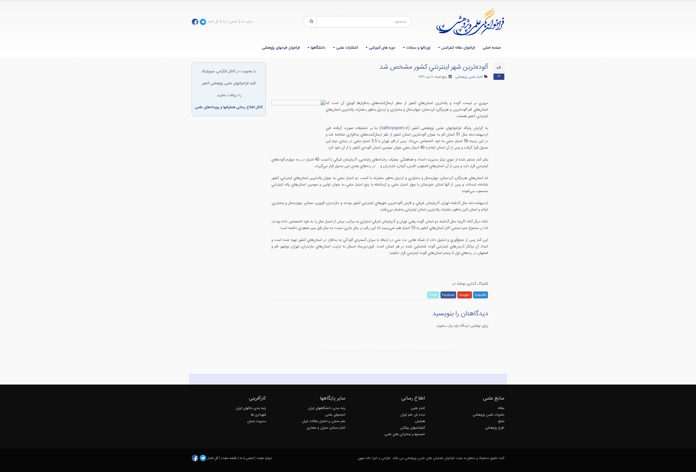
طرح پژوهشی (494, 428)
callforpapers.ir (394, 128)
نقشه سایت (229, 458)
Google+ (464, 295)
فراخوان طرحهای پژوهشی (281, 48)
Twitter (433, 295)
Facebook (448, 295)
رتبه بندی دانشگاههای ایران (326, 408)
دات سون (364, 458)
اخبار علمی (418, 408)
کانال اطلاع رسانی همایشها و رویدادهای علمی (229, 107)
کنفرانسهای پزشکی (412, 428)
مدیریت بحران (256, 421)
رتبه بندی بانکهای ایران (251, 408)
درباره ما (247, 22)
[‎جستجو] (310, 21)
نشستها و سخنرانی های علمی (404, 434)
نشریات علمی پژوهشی (488, 415)
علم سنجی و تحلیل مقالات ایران (323, 421)
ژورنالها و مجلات (418, 48)
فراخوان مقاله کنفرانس (458, 48)
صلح (501, 421)
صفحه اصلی (492, 48)
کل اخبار (213, 22)
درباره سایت (264, 458)
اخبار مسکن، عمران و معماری (326, 428)
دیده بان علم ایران (412, 415)
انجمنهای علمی (335, 415)
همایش (420, 421)
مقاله (501, 408)
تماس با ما (230, 22)
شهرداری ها (258, 415)
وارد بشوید (444, 326)
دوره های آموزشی (382, 48)
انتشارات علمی (347, 48)
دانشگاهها (318, 48)
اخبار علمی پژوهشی (469, 77)
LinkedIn (480, 295)
